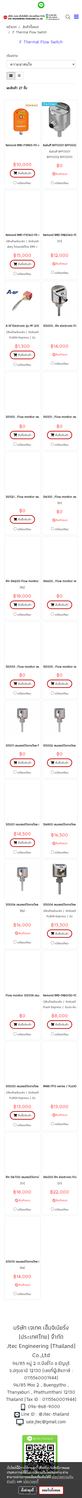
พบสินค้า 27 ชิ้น (17, 88)
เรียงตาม (14, 55)
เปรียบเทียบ (24, 183)
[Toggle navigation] (76, 17)
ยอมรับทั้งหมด (51, 1490)
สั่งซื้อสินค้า (24, 173)
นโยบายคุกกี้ (30, 1481)
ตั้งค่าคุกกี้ (27, 1490)
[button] (66, 17)
